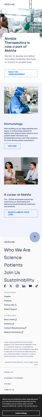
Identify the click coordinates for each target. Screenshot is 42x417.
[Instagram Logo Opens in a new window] (17, 286)
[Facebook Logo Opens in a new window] (5, 286)
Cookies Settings (21, 413)
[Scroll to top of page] (35, 237)
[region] (21, 405)
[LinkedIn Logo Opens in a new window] (23, 286)
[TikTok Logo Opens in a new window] (36, 286)
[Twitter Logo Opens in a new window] (10, 286)
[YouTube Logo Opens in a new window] (30, 286)
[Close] (39, 397)
